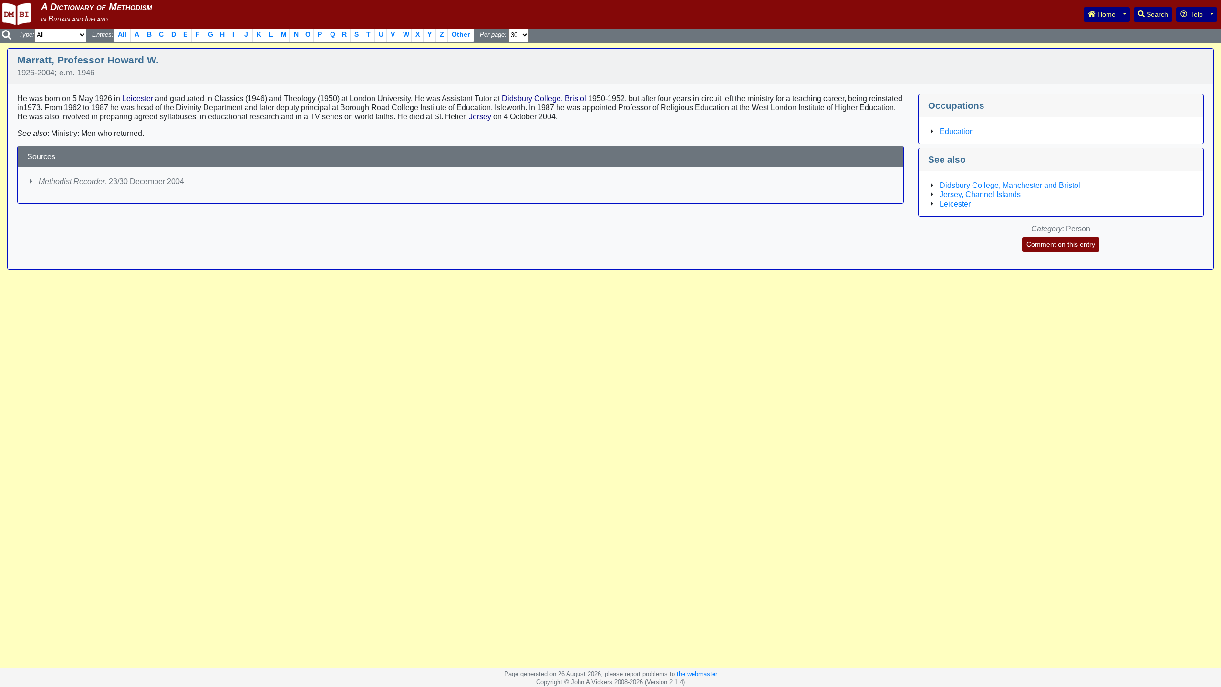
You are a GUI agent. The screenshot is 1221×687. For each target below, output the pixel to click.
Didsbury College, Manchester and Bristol (1010, 185)
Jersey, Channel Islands (980, 194)
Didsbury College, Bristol (544, 98)
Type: (26, 34)
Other (461, 34)
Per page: (493, 34)
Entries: (103, 34)
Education (957, 131)
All (122, 34)
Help (1195, 14)
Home (1106, 14)
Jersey (480, 117)
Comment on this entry (1060, 244)
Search (1156, 14)
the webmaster (697, 673)
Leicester (137, 98)
